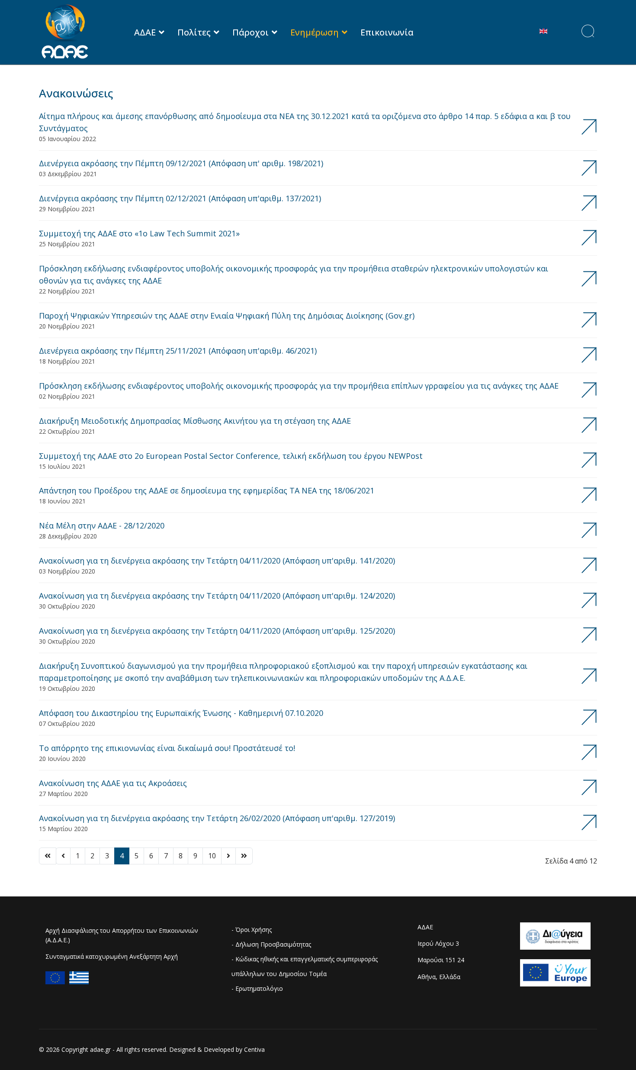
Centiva (254, 1049)
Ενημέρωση (314, 32)
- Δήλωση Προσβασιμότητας (271, 944)
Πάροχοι (250, 32)
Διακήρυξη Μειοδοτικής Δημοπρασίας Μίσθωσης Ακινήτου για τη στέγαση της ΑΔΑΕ (195, 425)
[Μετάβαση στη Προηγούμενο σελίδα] (63, 856)
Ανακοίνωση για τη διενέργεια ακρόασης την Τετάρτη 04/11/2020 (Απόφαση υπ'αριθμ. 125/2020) (217, 635)
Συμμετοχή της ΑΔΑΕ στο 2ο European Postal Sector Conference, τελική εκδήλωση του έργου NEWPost (231, 461)
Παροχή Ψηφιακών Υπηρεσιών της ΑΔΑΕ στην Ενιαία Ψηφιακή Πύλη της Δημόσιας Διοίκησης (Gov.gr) (226, 320)
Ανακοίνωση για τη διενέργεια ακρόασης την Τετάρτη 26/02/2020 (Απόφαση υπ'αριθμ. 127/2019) (217, 823)
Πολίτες (194, 32)
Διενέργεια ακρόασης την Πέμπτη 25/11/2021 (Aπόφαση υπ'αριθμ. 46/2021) (178, 355)
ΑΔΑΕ (145, 32)
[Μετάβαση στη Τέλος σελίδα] (244, 856)
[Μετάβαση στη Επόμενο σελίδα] (228, 856)
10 (212, 856)
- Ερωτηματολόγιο (257, 988)
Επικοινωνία (387, 32)
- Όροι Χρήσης (251, 929)
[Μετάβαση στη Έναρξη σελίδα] (47, 856)
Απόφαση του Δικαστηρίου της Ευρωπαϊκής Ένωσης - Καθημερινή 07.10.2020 (181, 718)
